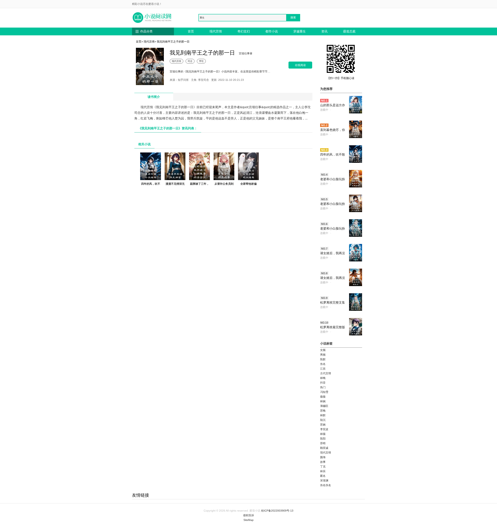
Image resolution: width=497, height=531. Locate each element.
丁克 (323, 466)
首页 (191, 31)
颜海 (323, 457)
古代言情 (325, 373)
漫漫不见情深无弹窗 (175, 186)
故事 (323, 461)
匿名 (323, 475)
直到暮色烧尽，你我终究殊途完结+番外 (332, 130)
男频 (323, 354)
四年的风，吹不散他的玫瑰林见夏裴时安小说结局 (150, 190)
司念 (190, 61)
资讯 (324, 31)
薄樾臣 (324, 405)
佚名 (323, 364)
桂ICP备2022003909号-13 (277, 510)
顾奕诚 (324, 447)
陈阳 (323, 438)
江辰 (323, 368)
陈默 (323, 359)
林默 (323, 415)
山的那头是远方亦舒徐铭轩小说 (332, 106)
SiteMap (248, 519)
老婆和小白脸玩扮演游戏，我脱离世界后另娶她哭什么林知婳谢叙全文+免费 (332, 229)
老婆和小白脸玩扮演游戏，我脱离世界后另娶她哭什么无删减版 (332, 180)
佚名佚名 (325, 485)
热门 (323, 387)
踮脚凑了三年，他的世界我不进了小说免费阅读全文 (199, 190)
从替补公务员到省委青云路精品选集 (224, 188)
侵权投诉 (248, 515)
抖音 (323, 382)
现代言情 (215, 31)
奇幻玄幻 (243, 31)
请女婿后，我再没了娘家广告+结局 (332, 254)
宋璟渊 (324, 480)
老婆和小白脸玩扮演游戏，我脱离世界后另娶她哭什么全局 (332, 204)
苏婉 (323, 424)
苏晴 (323, 443)
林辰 (323, 471)
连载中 (324, 109)
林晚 (323, 378)
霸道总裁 (349, 31)
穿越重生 (299, 31)
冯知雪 (324, 391)
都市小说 (271, 31)
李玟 (201, 61)
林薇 (323, 433)
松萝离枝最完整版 (332, 327)
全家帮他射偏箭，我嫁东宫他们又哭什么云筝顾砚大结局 (248, 190)
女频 (323, 350)
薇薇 (323, 396)
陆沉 (323, 419)
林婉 (323, 401)
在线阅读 (300, 65)
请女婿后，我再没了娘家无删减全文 (332, 278)
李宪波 (324, 429)
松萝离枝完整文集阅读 (332, 303)
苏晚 (323, 410)
